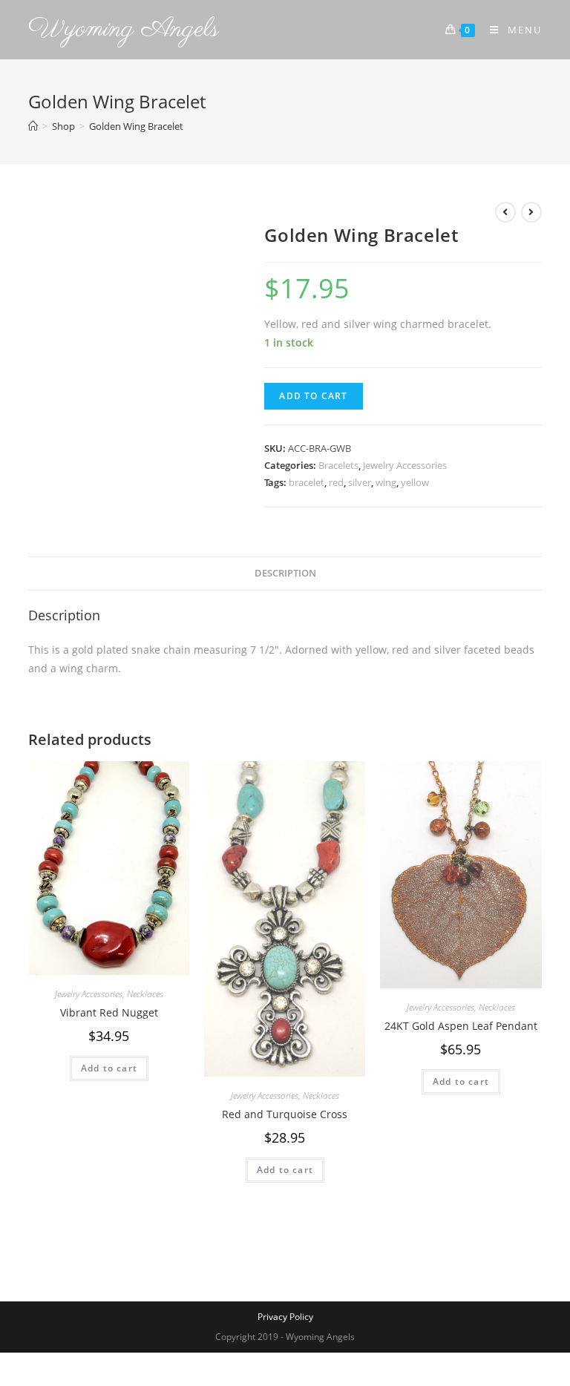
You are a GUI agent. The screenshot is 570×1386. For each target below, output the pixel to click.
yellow (415, 482)
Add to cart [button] (109, 1068)
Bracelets (338, 465)
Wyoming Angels (123, 29)
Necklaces (145, 994)
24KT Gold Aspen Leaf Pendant (460, 1026)
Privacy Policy (285, 1316)
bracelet (306, 482)
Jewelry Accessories (405, 465)
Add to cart (313, 396)
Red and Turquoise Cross (284, 1114)
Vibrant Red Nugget (109, 1012)
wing (386, 482)
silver (359, 482)
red (336, 482)
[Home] (33, 126)
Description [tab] (285, 573)
